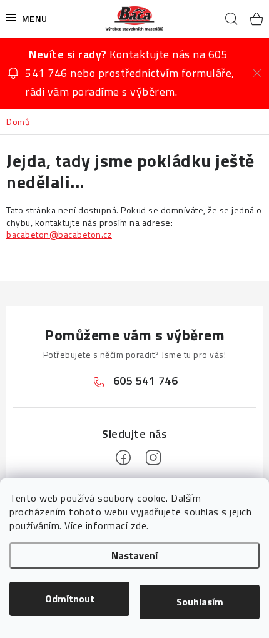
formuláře (206, 72)
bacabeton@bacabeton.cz (59, 234)
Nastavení (134, 555)
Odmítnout (69, 598)
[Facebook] (123, 457)
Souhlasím (199, 601)
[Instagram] (153, 457)
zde (139, 525)
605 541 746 (145, 380)
